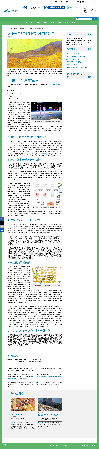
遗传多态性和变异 (46, 153)
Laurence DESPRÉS (43, 422)
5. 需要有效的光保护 (71, 64)
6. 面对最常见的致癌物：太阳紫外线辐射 (77, 67)
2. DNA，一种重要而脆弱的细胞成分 (75, 56)
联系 (83, 2)
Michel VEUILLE (14, 422)
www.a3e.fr (36, 369)
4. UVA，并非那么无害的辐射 (73, 62)
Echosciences (53, 445)
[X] (2, 222)
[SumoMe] (2, 230)
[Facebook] (2, 219)
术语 (78, 2)
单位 (72, 2)
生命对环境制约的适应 (48, 414)
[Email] (2, 226)
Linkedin (85, 445)
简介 (62, 2)
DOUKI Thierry (69, 38)
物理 (52, 23)
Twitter (75, 445)
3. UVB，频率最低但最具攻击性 (74, 59)
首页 (56, 2)
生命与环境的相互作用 (20, 29)
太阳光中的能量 (55, 84)
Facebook (65, 445)
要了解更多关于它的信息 (77, 75)
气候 (45, 23)
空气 (25, 23)
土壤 (38, 23)
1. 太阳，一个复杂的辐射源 (73, 53)
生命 (59, 23)
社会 (73, 23)
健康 (66, 23)
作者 (67, 2)
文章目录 (71, 48)
